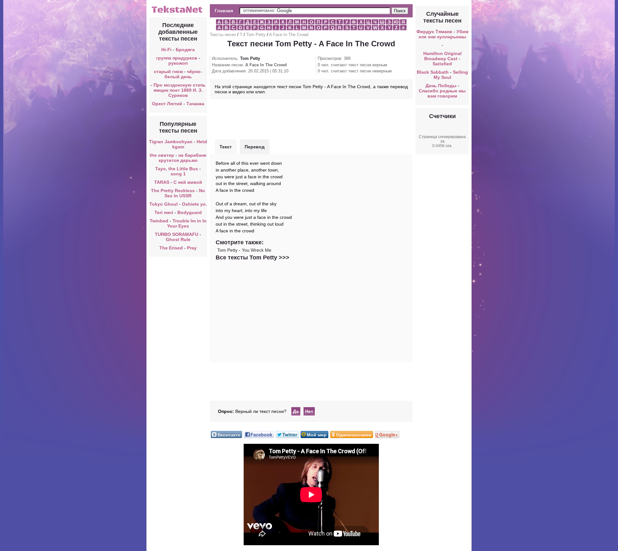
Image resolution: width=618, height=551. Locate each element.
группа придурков (176, 58)
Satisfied (442, 63)
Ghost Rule (178, 239)
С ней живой (187, 182)
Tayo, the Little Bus (176, 168)
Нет (309, 411)
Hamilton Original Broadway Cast (442, 56)
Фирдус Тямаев (434, 31)
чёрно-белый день (183, 74)
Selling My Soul (451, 75)
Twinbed (159, 220)
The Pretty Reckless (173, 190)
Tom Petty (256, 34)
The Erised (171, 247)
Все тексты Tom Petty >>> (252, 257)
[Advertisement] (311, 118)
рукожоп (178, 63)
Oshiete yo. (194, 204)
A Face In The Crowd (288, 34)
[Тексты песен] (178, 12)
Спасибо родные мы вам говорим (442, 93)
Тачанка (195, 103)
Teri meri (163, 212)
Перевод (255, 146)
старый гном (168, 71)
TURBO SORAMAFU (177, 234)
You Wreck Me (256, 250)
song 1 (178, 173)
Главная (224, 10)
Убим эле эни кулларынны (443, 34)
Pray (192, 247)
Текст (226, 146)
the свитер (162, 155)
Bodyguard (189, 212)
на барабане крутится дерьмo (183, 158)
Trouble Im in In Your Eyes (187, 223)
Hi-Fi (166, 49)
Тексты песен (223, 34)
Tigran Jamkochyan (170, 141)
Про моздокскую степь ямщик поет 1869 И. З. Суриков (180, 90)
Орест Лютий (167, 103)
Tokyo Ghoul (163, 204)
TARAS (161, 182)
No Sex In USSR (184, 193)
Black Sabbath (433, 72)
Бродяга (185, 49)
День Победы (441, 85)
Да (296, 411)
